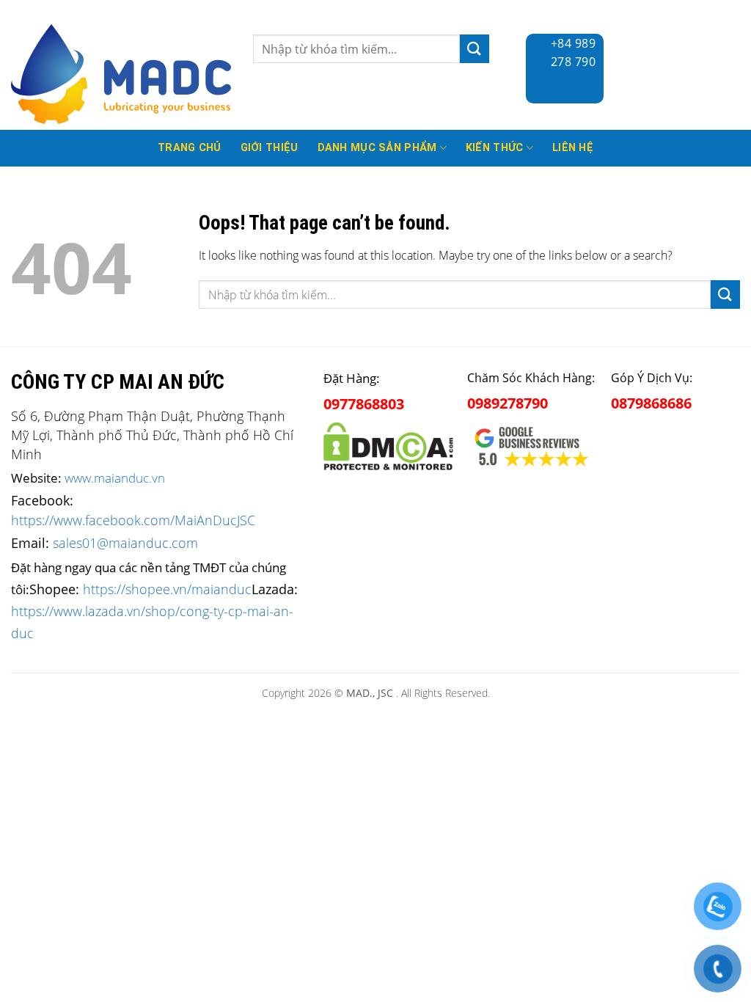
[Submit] (474, 48)
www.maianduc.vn (115, 477)
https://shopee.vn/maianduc (167, 588)
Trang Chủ (189, 148)
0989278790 (507, 403)
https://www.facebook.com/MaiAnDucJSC (133, 520)
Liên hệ (572, 148)
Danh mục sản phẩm (377, 148)
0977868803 (363, 404)
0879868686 (651, 403)
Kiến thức (495, 148)
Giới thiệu (269, 148)
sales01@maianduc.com (125, 543)
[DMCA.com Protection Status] (388, 443)
